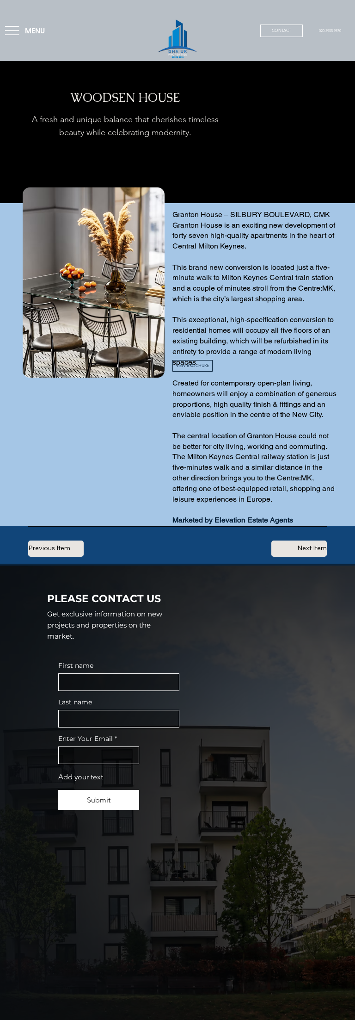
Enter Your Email (87, 739)
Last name (75, 702)
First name (75, 666)
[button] (192, 366)
